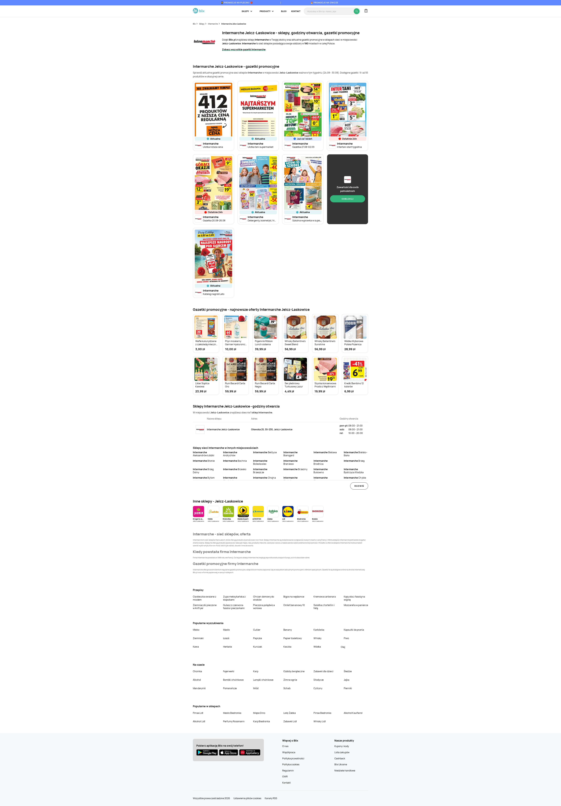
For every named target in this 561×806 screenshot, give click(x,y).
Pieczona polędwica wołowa (264, 606)
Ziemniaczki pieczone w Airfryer (205, 606)
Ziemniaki (198, 638)
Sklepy (201, 24)
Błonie (204, 460)
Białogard (290, 454)
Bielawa (325, 452)
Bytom (204, 477)
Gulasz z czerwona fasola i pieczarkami (234, 606)
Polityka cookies (290, 764)
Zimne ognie (290, 679)
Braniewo (290, 462)
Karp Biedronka (261, 721)
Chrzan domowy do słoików (263, 598)
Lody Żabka (289, 713)
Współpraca (288, 752)
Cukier (256, 629)
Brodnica (321, 462)
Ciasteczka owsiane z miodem (204, 598)
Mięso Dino (259, 713)
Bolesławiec (260, 462)
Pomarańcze (230, 688)
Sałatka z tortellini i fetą (324, 606)
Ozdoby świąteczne (293, 671)
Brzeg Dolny (203, 471)
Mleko (196, 629)
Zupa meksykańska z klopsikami (234, 598)
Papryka (257, 638)
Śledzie (348, 671)
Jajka (346, 679)
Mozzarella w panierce (356, 605)
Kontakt (295, 11)
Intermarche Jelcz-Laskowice (233, 24)
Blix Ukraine (340, 764)
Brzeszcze (260, 471)
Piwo (346, 638)
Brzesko (234, 469)
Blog (283, 11)
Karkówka (319, 629)
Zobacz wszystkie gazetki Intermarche (244, 49)
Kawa (196, 646)
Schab (286, 688)
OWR (285, 776)
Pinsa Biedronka (322, 713)
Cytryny (318, 688)
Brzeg (354, 460)
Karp (255, 671)
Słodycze (319, 679)
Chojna (264, 477)
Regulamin (288, 770)
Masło (226, 629)
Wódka (317, 646)
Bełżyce (265, 452)
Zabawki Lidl (290, 721)
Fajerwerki (228, 671)
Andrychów (230, 454)
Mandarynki (199, 688)
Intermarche (213, 24)
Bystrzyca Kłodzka (354, 471)
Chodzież (230, 479)
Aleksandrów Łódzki (203, 454)
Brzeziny (295, 469)
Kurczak (257, 646)
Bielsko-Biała (355, 454)
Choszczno (321, 479)
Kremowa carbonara (325, 596)
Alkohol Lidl (199, 721)
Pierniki (348, 688)
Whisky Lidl (320, 721)
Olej (343, 647)
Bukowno (321, 471)
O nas (285, 746)
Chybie (355, 477)
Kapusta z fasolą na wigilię (354, 598)
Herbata (227, 646)
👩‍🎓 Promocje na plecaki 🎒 (237, 2)
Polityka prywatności (293, 758)
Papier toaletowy (292, 638)
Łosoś (226, 638)
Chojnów (290, 479)
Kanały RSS (271, 798)
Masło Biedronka (232, 713)
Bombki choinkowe (233, 679)
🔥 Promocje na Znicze (324, 2)
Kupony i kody (341, 746)
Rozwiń (359, 486)
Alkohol (197, 679)
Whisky (317, 638)
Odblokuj (348, 198)
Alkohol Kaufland (353, 713)
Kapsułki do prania (354, 629)
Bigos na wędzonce (293, 596)
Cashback (339, 758)
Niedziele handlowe (344, 770)
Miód (255, 688)
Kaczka (287, 646)
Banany (287, 629)
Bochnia (235, 460)
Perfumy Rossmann (234, 721)
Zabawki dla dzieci (323, 671)
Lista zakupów (341, 752)
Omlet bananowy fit (294, 605)
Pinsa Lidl (198, 713)
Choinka (197, 671)
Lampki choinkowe (263, 679)
